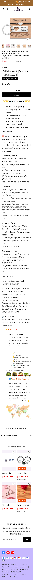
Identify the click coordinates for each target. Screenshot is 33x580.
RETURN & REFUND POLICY (11, 572)
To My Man (24, 71)
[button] (4, 9)
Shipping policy (7, 569)
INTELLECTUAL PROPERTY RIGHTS (14, 574)
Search (4, 564)
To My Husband (10, 75)
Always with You (10, 78)
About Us (13, 564)
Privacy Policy (7, 567)
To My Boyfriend (10, 71)
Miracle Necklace (12, 577)
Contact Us (23, 564)
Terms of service (20, 567)
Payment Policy (22, 569)
